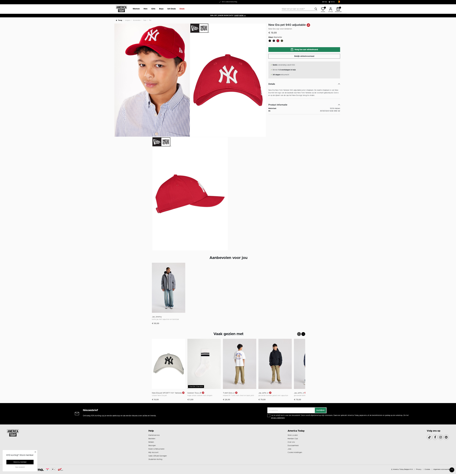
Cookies (427, 469)
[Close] (35, 452)
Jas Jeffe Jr (263, 393)
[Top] (451, 469)
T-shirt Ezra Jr (229, 393)
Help (151, 431)
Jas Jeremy (157, 317)
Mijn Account (153, 452)
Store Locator (293, 435)
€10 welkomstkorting (229, 2)
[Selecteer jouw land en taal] (339, 1)
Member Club (293, 439)
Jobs (289, 449)
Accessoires (137, 20)
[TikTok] (429, 437)
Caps (144, 20)
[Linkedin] (446, 437)
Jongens (127, 20)
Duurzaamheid (293, 445)
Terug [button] (120, 20)
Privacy (418, 469)
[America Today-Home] (121, 9)
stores (332, 2)
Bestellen (151, 439)
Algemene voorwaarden (441, 469)
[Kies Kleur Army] (281, 40)
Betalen (151, 442)
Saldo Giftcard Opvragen (157, 456)
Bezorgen (152, 445)
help (325, 2)
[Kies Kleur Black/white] (269, 40)
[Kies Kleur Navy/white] (273, 40)
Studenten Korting (155, 459)
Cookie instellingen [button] (295, 452)
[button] (136, 9)
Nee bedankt (20, 467)
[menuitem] (135, 9)
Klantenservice (154, 435)
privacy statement (278, 418)
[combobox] (299, 9)
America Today (296, 431)
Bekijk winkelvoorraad (304, 56)
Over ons (291, 442)
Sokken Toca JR (194, 393)
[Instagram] (440, 437)
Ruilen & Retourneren (156, 449)
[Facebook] (435, 437)
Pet (150, 20)
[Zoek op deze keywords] (315, 8)
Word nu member (20, 462)
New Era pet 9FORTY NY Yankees (167, 393)
